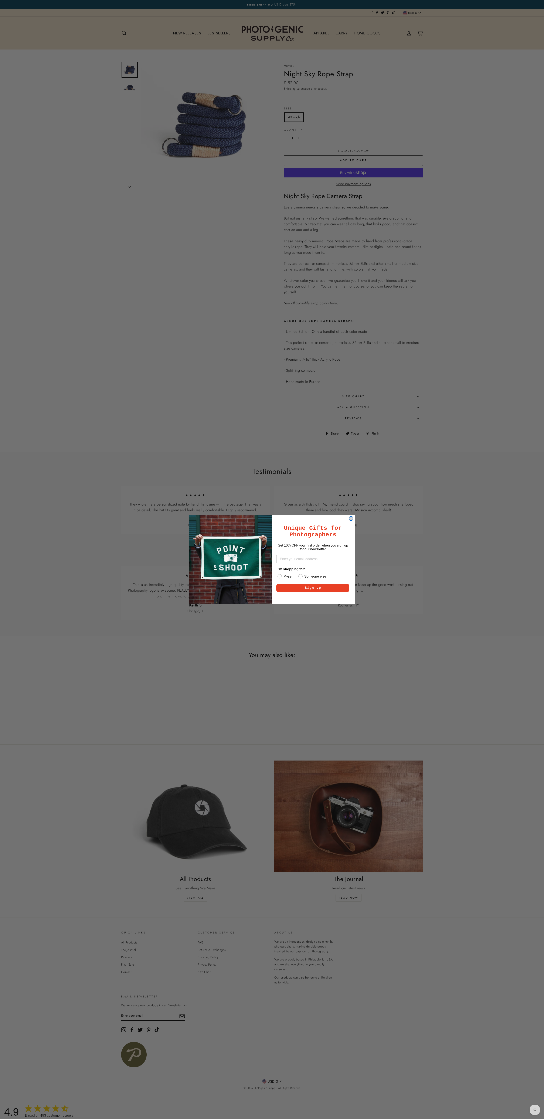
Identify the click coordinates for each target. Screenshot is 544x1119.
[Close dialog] (351, 518)
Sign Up (313, 588)
